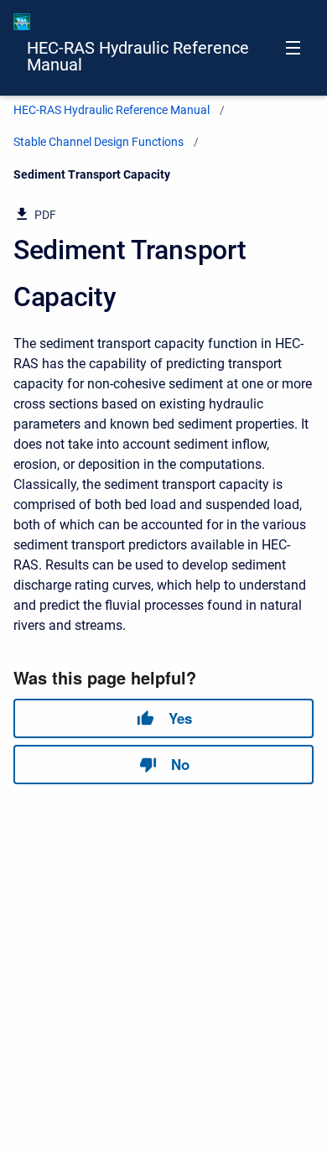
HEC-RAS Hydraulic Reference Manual (138, 56)
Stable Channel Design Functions (98, 141)
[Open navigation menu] (293, 48)
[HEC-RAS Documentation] (21, 21)
